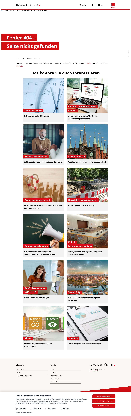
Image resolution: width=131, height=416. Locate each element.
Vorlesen (92, 5)
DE (101, 5)
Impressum (54, 401)
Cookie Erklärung (55, 382)
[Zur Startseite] (28, 5)
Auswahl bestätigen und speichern (104, 401)
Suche (84, 5)
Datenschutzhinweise (37, 401)
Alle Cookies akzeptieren (103, 396)
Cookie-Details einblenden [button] (24, 412)
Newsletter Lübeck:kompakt (24, 375)
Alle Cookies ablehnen (104, 405)
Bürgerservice (20, 369)
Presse (18, 372)
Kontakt (53, 369)
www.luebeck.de (94, 371)
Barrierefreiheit (55, 379)
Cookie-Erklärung (48, 403)
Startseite (18, 58)
